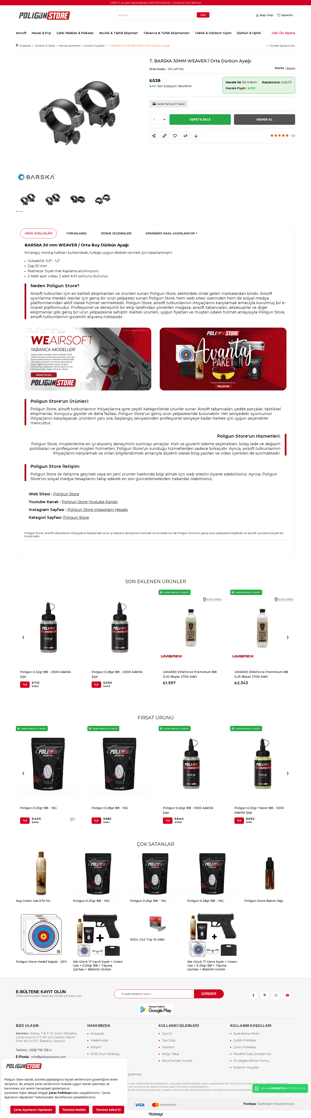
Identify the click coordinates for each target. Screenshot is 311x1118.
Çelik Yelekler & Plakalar (75, 33)
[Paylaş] (154, 136)
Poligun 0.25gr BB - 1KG (148, 901)
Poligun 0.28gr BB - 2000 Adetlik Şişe (117, 674)
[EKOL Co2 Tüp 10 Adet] (155, 923)
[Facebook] (253, 995)
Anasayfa (97, 1034)
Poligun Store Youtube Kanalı (90, 502)
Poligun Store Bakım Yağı (263, 901)
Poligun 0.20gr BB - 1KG (38, 808)
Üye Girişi (168, 1040)
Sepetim (168, 1047)
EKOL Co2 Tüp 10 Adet (147, 939)
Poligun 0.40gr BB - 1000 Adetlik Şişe (188, 810)
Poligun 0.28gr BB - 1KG (110, 808)
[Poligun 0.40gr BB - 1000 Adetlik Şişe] (191, 763)
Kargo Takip (170, 1054)
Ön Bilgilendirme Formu (251, 1061)
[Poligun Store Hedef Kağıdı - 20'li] (41, 934)
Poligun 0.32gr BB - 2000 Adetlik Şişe (45, 674)
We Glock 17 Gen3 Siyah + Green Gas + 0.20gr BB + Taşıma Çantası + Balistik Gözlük (98, 965)
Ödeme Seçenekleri (116, 233)
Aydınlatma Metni (246, 1034)
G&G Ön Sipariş (283, 33)
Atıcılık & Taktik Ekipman (118, 33)
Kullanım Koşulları (246, 1067)
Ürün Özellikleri (38, 233)
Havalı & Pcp (41, 33)
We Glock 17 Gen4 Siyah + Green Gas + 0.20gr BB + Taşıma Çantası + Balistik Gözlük (212, 965)
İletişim (96, 1047)
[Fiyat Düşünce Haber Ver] (196, 136)
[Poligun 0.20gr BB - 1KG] (48, 763)
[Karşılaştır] (185, 136)
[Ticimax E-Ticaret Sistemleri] (155, 1115)
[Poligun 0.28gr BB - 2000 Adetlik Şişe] (120, 627)
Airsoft (21, 33)
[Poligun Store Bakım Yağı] (269, 873)
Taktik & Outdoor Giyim (213, 33)
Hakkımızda (99, 1040)
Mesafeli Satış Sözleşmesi (252, 1054)
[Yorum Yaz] (164, 136)
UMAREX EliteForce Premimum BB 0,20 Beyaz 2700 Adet (190, 674)
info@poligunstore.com (41, 1057)
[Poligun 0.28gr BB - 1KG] (120, 763)
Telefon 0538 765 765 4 (33, 1050)
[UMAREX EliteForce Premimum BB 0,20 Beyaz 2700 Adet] (191, 627)
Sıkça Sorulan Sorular (177, 1061)
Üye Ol (167, 1034)
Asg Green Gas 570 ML (33, 901)
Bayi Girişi (266, 15)
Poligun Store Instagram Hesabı (97, 509)
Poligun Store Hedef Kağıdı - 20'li (41, 962)
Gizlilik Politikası (244, 1040)
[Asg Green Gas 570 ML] (41, 873)
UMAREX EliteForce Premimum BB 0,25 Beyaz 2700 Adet (261, 674)
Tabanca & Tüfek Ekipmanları (166, 33)
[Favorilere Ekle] (175, 136)
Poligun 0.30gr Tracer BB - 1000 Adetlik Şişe (259, 810)
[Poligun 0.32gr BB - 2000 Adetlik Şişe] (48, 627)
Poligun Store (66, 494)
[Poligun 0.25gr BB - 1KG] (155, 873)
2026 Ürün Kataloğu (105, 1054)
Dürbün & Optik (249, 33)
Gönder (208, 994)
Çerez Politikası (244, 1047)
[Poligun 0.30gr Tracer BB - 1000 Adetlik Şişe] (262, 763)
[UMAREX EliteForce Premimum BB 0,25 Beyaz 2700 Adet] (262, 627)
